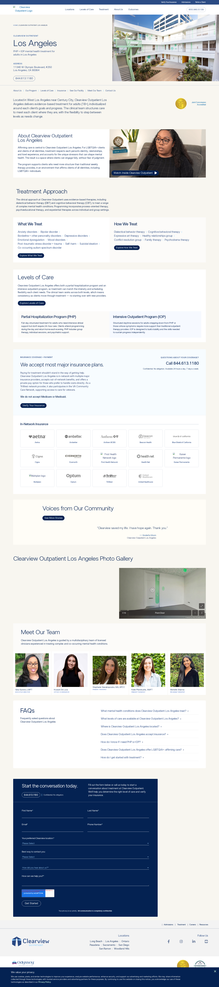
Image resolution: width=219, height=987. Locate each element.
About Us (118, 9)
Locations (69, 9)
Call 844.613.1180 (182, 363)
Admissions (185, 2)
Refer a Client (200, 2)
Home (15, 25)
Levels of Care (87, 9)
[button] (215, 971)
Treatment (103, 9)
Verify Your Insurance (169, 2)
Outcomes (133, 9)
